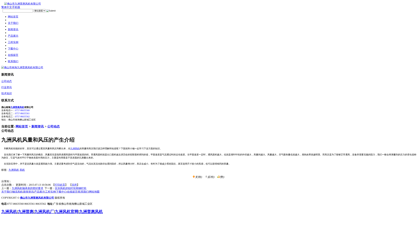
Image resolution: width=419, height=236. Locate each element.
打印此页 (60, 184)
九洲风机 (75, 148)
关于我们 (6, 191)
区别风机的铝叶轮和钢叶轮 (70, 188)
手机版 (16, 7)
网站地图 (94, 191)
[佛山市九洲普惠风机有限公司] (21, 3)
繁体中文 (6, 7)
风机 (22, 169)
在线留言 (72, 191)
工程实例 (50, 191)
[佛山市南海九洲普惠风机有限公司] (22, 67)
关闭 (74, 184)
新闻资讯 (37, 126)
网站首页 (22, 126)
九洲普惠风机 (17, 107)
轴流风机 (17, 191)
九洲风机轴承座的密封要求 (27, 188)
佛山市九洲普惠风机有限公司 (37, 197)
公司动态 (53, 126)
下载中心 (61, 191)
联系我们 (83, 191)
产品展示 (39, 191)
